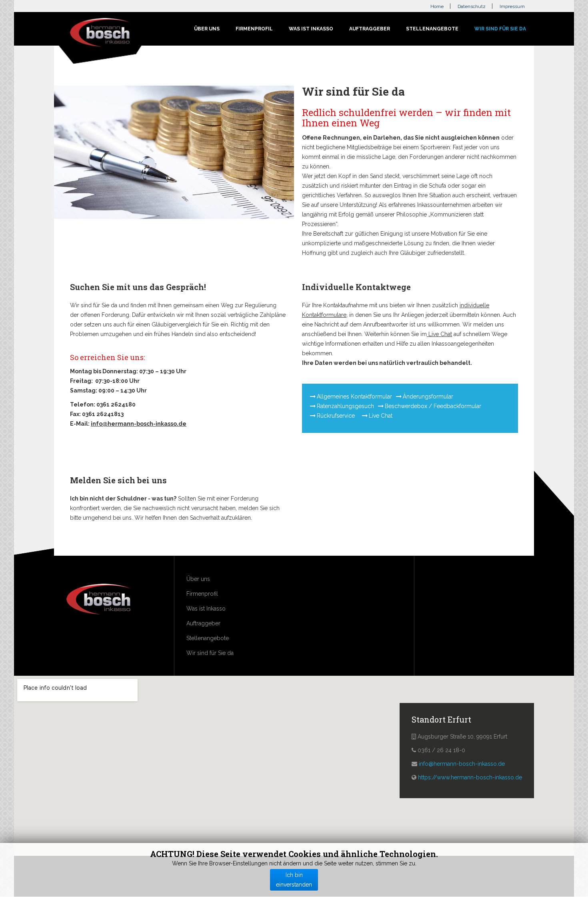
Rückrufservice (336, 415)
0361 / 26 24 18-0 (441, 750)
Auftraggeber (369, 29)
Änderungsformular (428, 396)
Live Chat (439, 334)
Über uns (207, 29)
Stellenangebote (432, 29)
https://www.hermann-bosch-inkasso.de (470, 777)
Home (437, 6)
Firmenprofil (254, 29)
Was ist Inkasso (311, 29)
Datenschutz (472, 6)
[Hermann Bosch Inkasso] (100, 33)
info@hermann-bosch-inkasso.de (138, 423)
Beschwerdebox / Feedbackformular (433, 406)
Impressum (512, 6)
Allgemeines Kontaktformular (354, 396)
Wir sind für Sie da (500, 29)
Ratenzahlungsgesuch (345, 406)
